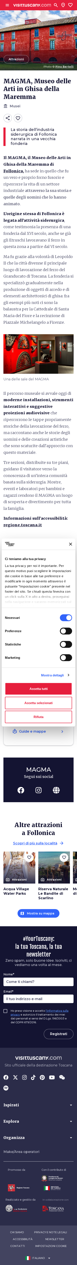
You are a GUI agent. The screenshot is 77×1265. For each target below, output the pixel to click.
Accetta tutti (39, 689)
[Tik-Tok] (33, 1077)
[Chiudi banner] (70, 544)
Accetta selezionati (38, 703)
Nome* (8, 974)
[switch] (66, 631)
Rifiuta (38, 717)
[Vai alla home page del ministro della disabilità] (53, 1178)
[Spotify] (5, 1088)
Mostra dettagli (52, 675)
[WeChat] (62, 1077)
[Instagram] (24, 1077)
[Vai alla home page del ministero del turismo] (53, 1188)
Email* (8, 991)
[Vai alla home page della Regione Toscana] (18, 1187)
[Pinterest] (42, 1077)
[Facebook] (6, 1077)
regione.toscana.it (22, 524)
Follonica (13, 171)
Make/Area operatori (21, 1152)
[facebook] (20, 790)
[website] (56, 790)
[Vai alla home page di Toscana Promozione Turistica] (56, 1209)
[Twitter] (15, 1077)
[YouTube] (52, 1077)
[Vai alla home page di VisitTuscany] (32, 5)
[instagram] (38, 790)
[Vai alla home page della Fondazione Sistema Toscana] (21, 1208)
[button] (38, 1105)
